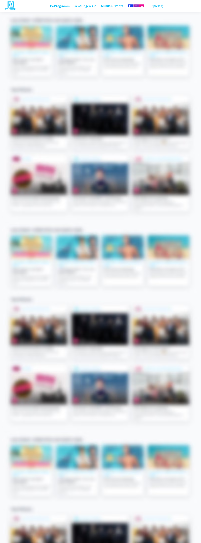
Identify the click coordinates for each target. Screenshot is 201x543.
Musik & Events (112, 6)
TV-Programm (60, 6)
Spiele (156, 6)
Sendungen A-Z (85, 6)
